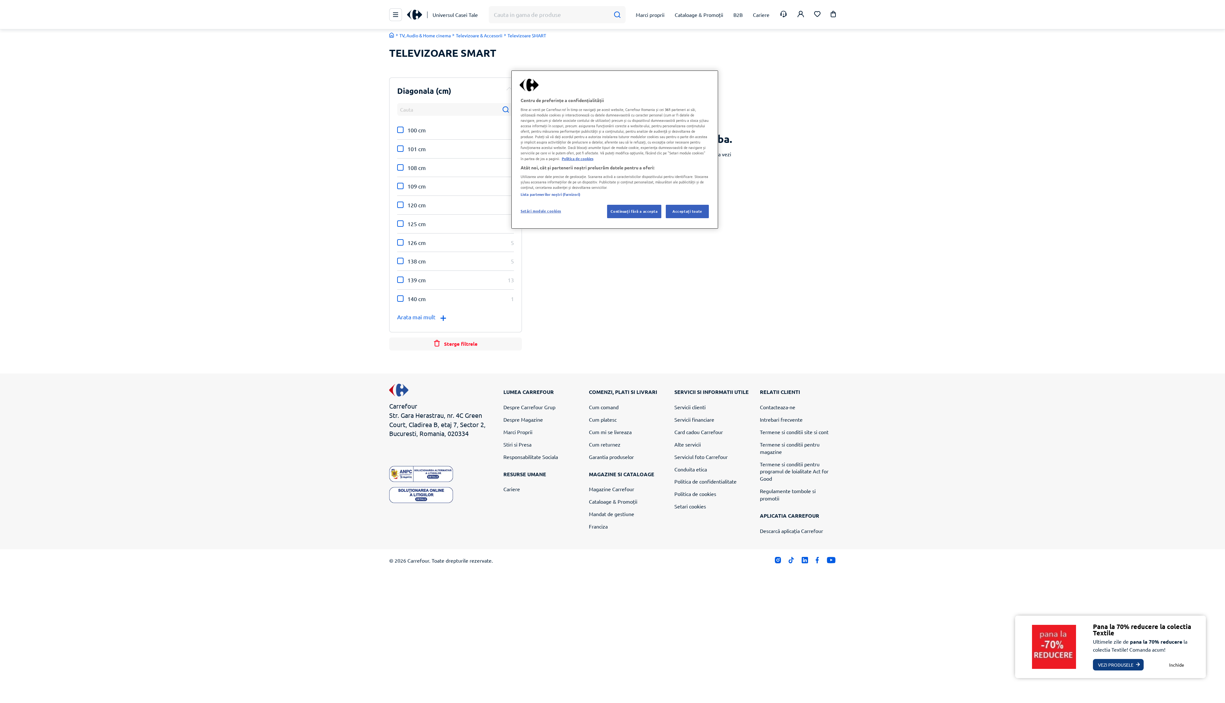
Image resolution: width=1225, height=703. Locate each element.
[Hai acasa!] (391, 35)
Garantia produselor (611, 457)
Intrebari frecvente (781, 419)
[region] (614, 149)
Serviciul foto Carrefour (701, 457)
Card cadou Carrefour (698, 432)
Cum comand (604, 407)
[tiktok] (791, 562)
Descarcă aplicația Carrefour (791, 531)
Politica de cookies (695, 494)
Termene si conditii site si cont (794, 432)
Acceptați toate (687, 211)
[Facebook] (817, 562)
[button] (833, 15)
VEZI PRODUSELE (1115, 665)
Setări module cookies (541, 210)
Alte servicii (687, 444)
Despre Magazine (523, 419)
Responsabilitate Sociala (530, 457)
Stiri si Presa (517, 444)
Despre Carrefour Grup (529, 407)
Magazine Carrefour (611, 489)
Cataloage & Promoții (613, 501)
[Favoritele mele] (817, 15)
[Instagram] (778, 562)
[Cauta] (617, 15)
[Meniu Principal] (395, 14)
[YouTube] (831, 562)
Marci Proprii (517, 432)
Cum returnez (604, 444)
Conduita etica (690, 469)
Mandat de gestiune (611, 514)
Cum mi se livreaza (610, 432)
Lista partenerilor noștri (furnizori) (550, 194)
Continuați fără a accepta (634, 211)
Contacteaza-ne (777, 407)
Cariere (511, 489)
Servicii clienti (690, 407)
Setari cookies (690, 506)
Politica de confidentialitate (705, 481)
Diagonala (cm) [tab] (424, 91)
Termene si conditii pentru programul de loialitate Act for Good (794, 471)
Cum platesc (603, 419)
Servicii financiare (694, 419)
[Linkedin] (805, 562)
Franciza (598, 526)
